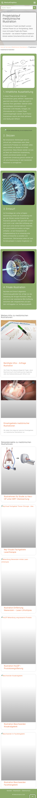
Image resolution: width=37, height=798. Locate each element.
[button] (34, 2)
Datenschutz (26, 790)
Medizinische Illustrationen (19, 47)
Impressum (17, 790)
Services (7, 47)
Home (2, 47)
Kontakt (9, 790)
